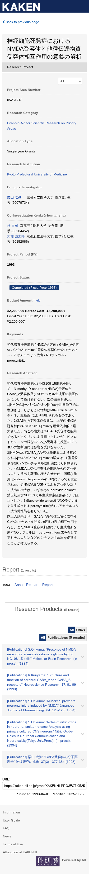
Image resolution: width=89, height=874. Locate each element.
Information (11, 812)
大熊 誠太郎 (16, 236)
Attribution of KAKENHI (20, 852)
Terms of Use (13, 844)
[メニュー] (83, 5)
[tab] (47, 609)
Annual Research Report (33, 585)
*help (36, 300)
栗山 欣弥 (14, 197)
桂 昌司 (12, 225)
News (7, 836)
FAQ (6, 828)
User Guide (11, 820)
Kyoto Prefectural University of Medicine (37, 174)
